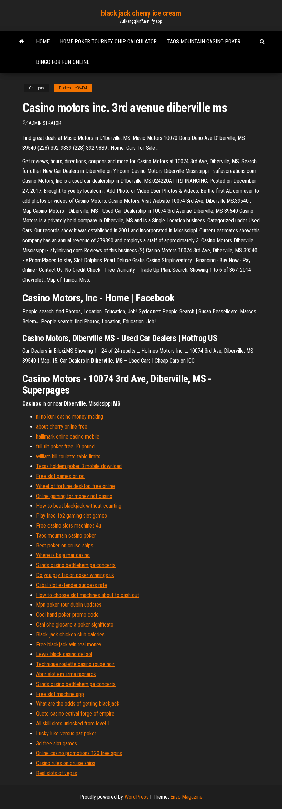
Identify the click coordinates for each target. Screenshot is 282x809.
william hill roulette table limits (68, 456)
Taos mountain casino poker (203, 41)
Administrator (45, 123)
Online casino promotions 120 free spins (79, 753)
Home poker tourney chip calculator (108, 41)
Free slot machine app (60, 694)
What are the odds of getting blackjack (77, 703)
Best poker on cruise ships (64, 545)
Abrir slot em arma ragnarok (66, 674)
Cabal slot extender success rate (71, 585)
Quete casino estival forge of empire (75, 713)
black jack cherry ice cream (141, 13)
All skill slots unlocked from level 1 (73, 723)
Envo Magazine (186, 797)
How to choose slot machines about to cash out (87, 595)
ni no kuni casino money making (69, 416)
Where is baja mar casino (63, 555)
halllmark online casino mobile (67, 436)
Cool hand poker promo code (67, 614)
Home (43, 41)
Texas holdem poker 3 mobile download (79, 466)
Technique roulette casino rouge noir (75, 664)
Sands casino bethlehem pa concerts (76, 565)
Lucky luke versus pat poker (66, 733)
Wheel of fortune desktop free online (75, 486)
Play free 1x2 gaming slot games (71, 515)
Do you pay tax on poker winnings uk (75, 575)
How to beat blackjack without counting (78, 505)
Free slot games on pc (60, 476)
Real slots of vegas (56, 773)
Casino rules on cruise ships (65, 763)
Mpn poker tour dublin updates (68, 604)
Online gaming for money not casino (74, 496)
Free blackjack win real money (68, 644)
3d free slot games (56, 743)
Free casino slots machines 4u (68, 525)
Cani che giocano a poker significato (74, 624)
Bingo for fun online (62, 62)
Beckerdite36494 (73, 88)
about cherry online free (61, 426)
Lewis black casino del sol (64, 654)
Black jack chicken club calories (70, 634)
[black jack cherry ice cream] (21, 41)
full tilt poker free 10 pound (65, 446)
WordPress (136, 797)
